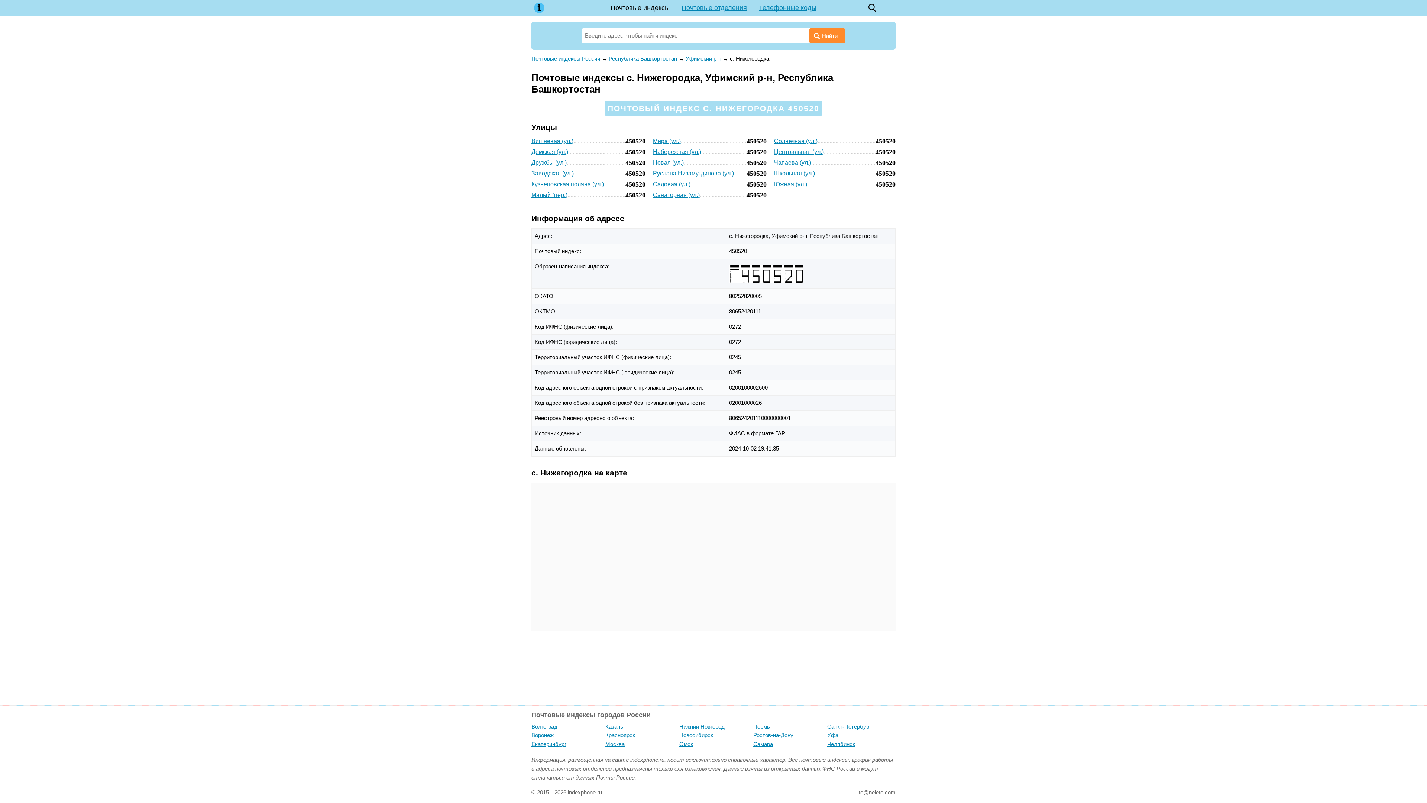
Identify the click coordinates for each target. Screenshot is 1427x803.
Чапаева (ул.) (792, 162)
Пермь (761, 726)
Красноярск (620, 735)
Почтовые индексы (640, 8)
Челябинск (841, 744)
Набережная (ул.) (677, 152)
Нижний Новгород (702, 726)
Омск (686, 744)
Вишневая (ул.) (552, 141)
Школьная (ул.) (794, 173)
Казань (614, 726)
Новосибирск (696, 735)
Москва (615, 744)
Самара (763, 744)
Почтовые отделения (714, 8)
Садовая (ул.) (671, 184)
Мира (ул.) (667, 141)
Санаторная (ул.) (676, 195)
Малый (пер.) (549, 195)
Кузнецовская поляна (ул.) (567, 184)
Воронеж (542, 735)
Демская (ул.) (549, 152)
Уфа (832, 735)
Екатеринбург (548, 744)
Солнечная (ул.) (796, 141)
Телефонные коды (787, 8)
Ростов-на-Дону (773, 735)
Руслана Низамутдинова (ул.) (693, 173)
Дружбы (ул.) (549, 162)
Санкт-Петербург (849, 726)
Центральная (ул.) (799, 152)
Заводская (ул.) (552, 173)
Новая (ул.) (668, 162)
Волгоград (544, 726)
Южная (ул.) (790, 184)
